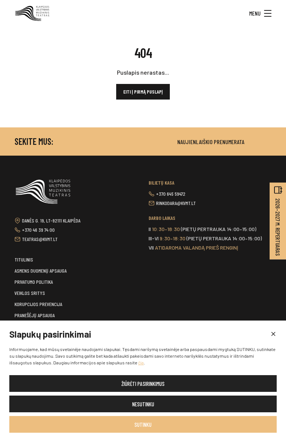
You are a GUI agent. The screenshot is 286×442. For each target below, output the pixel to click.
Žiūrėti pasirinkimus (143, 383)
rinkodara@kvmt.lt (176, 203)
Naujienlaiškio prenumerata (210, 141)
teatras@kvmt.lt (40, 239)
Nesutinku (143, 404)
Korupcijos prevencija (38, 304)
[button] (273, 334)
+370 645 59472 (170, 194)
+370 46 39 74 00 (38, 230)
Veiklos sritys (30, 293)
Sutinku (143, 424)
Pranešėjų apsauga (35, 315)
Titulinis (24, 259)
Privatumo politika (34, 282)
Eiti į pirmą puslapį (143, 91)
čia (141, 362)
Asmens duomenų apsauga (41, 270)
